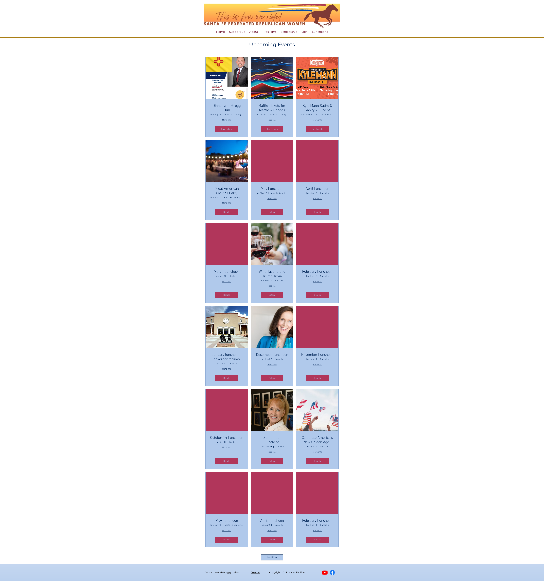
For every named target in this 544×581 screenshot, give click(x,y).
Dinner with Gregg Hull (227, 108)
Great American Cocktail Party (226, 191)
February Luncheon (317, 272)
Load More (272, 557)
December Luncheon (272, 355)
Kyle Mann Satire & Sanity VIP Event (317, 108)
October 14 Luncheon (226, 438)
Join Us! (255, 572)
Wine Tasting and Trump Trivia (272, 274)
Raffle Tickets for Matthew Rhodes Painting (272, 108)
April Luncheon (317, 189)
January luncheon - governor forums (227, 357)
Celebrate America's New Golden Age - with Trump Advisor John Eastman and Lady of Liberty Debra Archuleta (317, 440)
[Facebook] (332, 572)
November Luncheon (317, 355)
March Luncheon (227, 272)
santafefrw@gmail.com (228, 572)
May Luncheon (272, 189)
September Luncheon (272, 440)
